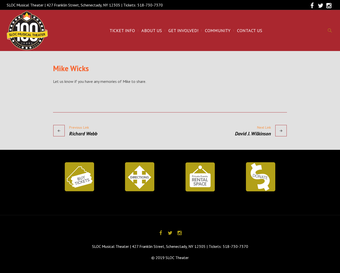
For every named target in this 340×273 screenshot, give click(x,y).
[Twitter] (320, 6)
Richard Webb (83, 133)
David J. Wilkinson (253, 133)
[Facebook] (312, 6)
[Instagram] (329, 6)
